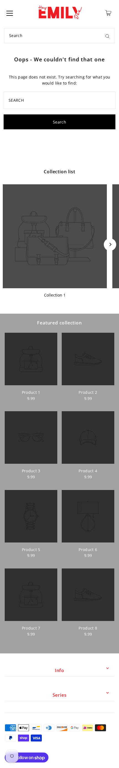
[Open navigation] (10, 13)
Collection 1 (55, 295)
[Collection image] (55, 236)
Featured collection (59, 323)
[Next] (110, 244)
